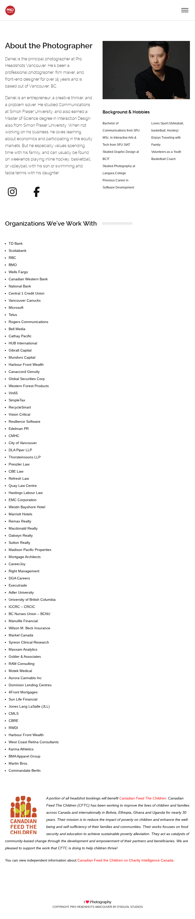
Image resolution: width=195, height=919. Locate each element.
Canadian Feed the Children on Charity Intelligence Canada (125, 860)
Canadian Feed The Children (142, 798)
